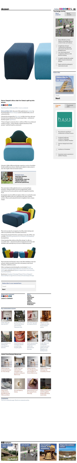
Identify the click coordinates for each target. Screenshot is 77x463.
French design (25, 275)
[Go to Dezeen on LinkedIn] (64, 9)
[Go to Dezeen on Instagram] (62, 9)
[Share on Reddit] (7, 105)
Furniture (10, 274)
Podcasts (30, 304)
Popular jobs (58, 106)
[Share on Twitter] (4, 105)
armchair (30, 111)
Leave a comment (23, 108)
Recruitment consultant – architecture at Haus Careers (65, 132)
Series (29, 296)
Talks (29, 300)
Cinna (19, 275)
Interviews (30, 297)
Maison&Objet (5, 275)
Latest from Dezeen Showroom (11, 354)
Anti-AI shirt (25, 445)
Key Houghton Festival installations (45, 446)
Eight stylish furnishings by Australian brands (65, 65)
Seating (16, 274)
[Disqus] (26, 421)
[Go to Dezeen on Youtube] (69, 9)
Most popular (58, 14)
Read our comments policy (22, 400)
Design (32, 275)
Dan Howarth (4, 108)
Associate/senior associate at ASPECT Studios (65, 154)
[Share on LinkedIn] (9, 105)
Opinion (29, 298)
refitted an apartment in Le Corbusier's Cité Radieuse (20, 236)
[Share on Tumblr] (11, 105)
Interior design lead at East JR (65, 144)
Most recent (69, 14)
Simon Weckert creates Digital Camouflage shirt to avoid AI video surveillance (65, 41)
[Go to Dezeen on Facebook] (65, 9)
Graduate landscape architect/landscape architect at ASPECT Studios (65, 139)
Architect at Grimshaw (64, 149)
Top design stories (59, 11)
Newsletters (31, 303)
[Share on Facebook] (2, 105)
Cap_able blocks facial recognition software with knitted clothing (65, 54)
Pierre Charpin (14, 112)
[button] (71, 9)
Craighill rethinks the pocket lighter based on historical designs (65, 60)
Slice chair (18, 116)
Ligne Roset (12, 119)
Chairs (20, 274)
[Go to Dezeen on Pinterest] (60, 9)
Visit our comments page (7, 400)
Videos (29, 301)
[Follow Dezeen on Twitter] (67, 9)
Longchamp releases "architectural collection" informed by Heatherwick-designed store (65, 48)
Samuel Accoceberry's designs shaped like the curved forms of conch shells (17, 268)
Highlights (8, 442)
